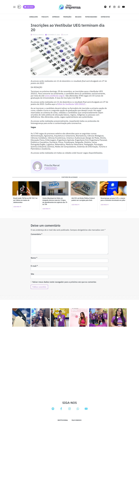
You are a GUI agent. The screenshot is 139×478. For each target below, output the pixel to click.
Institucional (63, 420)
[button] (19, 7)
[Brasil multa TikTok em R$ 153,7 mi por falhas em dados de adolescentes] (25, 188)
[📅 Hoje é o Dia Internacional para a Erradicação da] (117, 317)
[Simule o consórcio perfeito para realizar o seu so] (21, 317)
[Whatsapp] (119, 7)
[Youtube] (123, 7)
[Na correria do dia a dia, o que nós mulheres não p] (79, 317)
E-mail (34, 266)
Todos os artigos (51, 168)
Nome (34, 258)
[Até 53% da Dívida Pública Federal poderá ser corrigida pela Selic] (84, 188)
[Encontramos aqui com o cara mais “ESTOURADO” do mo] (60, 317)
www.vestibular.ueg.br (55, 95)
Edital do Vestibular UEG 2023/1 (71, 104)
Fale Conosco (76, 420)
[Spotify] (105, 7)
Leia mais (16, 206)
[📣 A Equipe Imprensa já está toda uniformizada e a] (98, 317)
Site (32, 274)
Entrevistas (105, 17)
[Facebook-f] (110, 7)
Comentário (36, 234)
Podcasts (45, 17)
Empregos (55, 17)
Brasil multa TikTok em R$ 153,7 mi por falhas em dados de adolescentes (25, 200)
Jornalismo (33, 17)
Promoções (67, 17)
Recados (78, 17)
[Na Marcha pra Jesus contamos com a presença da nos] (40, 317)
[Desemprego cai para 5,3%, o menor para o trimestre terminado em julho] (113, 188)
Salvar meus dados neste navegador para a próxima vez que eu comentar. (64, 282)
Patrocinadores (91, 17)
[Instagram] (114, 7)
